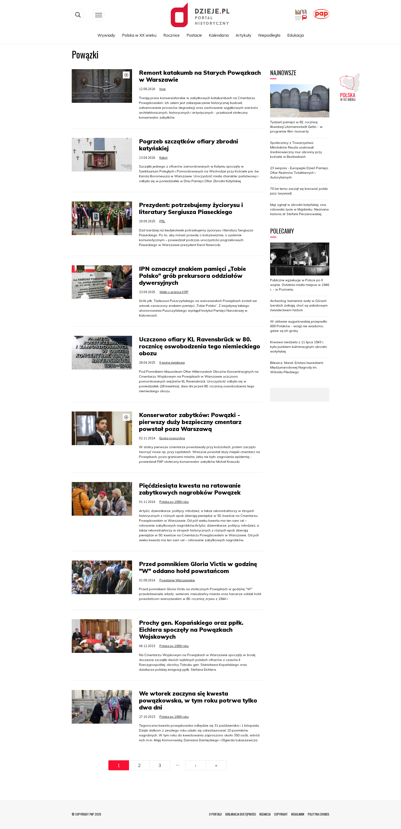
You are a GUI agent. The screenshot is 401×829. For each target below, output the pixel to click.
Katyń (163, 157)
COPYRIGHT (281, 814)
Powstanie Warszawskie (177, 580)
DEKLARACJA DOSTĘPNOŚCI (240, 814)
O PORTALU (215, 814)
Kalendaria (219, 35)
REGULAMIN (297, 814)
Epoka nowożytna (172, 438)
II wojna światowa (172, 362)
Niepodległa (269, 35)
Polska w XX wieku (139, 35)
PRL (162, 221)
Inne (162, 89)
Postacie (194, 35)
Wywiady (106, 35)
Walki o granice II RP (173, 292)
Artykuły (243, 35)
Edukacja (295, 35)
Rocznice (171, 35)
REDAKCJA (265, 814)
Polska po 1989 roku (174, 502)
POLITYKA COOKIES (318, 814)
